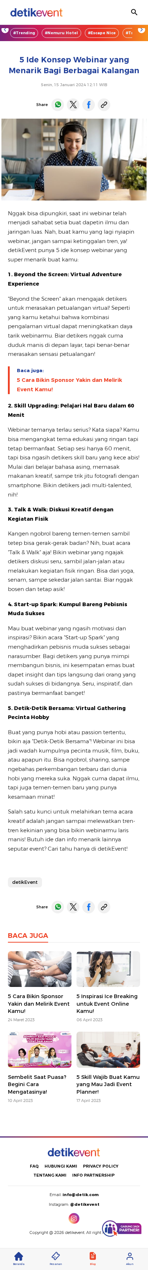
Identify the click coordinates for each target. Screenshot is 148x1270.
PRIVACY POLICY (101, 1166)
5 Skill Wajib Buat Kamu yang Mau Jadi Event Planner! (108, 1084)
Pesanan (56, 1264)
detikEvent (25, 882)
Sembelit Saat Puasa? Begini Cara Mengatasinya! (37, 1084)
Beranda (18, 1264)
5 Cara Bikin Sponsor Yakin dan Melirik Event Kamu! (69, 385)
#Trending (24, 33)
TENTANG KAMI (49, 1175)
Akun (129, 1264)
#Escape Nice (102, 33)
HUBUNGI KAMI (61, 1166)
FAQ (34, 1166)
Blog (93, 1264)
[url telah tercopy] (104, 105)
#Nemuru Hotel (61, 33)
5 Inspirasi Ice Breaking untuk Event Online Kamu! (107, 1004)
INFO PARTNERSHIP (93, 1175)
